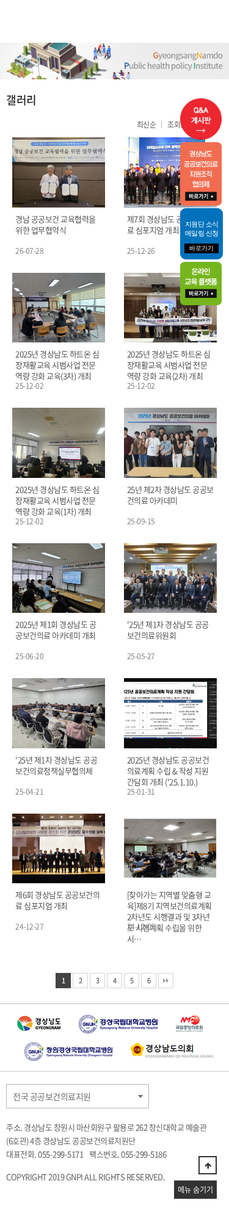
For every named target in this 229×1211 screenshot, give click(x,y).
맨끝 (165, 980)
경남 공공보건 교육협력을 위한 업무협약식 (55, 225)
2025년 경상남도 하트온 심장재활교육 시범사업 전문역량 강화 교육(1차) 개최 (57, 500)
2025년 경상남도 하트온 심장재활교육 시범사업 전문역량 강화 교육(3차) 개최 (57, 365)
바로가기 (201, 248)
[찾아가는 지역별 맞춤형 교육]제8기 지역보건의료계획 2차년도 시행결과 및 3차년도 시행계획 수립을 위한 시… (169, 916)
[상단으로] (207, 1165)
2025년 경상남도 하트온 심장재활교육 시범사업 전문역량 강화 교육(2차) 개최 (169, 365)
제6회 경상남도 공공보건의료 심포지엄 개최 (57, 900)
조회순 (177, 124)
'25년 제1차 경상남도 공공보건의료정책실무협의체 (56, 765)
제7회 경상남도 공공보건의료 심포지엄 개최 (169, 225)
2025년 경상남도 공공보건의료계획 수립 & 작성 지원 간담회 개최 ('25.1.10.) (168, 770)
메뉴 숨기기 (195, 1189)
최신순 (146, 124)
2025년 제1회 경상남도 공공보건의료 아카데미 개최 (55, 630)
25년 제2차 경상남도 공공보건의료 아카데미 (170, 495)
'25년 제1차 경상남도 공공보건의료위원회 (168, 630)
